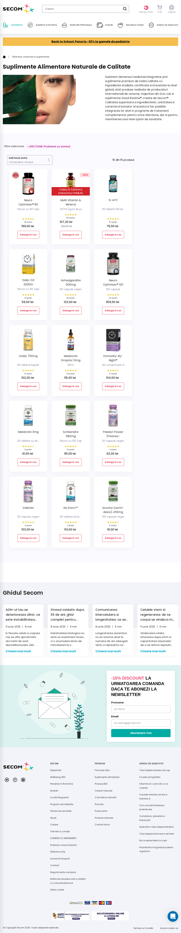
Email (114, 716)
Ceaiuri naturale (103, 790)
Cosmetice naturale (105, 797)
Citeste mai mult (18, 651)
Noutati (54, 790)
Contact (54, 865)
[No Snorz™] (71, 492)
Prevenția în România (61, 783)
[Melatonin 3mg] (28, 417)
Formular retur (102, 770)
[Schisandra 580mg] (71, 417)
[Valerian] (28, 492)
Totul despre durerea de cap (154, 770)
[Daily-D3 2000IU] (28, 265)
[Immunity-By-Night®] (113, 341)
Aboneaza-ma (140, 733)
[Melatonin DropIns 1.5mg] (71, 341)
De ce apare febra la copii (153, 840)
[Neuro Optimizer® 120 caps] (113, 265)
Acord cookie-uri (169, 928)
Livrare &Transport (60, 858)
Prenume (117, 702)
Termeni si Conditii (143, 928)
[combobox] (85, 9)
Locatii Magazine (59, 797)
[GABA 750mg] (28, 341)
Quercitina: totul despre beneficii (156, 826)
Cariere (54, 824)
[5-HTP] (113, 185)
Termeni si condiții (60, 831)
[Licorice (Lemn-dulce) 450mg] (113, 492)
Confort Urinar (102, 824)
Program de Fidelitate (61, 804)
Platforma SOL (57, 851)
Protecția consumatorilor (63, 845)
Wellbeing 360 (57, 777)
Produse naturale (104, 817)
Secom (20, 927)
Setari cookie (57, 889)
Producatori (101, 810)
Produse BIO (101, 783)
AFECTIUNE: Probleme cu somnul (49, 146)
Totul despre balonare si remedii (156, 833)
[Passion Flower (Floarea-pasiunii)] (113, 417)
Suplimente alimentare (107, 777)
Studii (53, 817)
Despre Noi (55, 770)
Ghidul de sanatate (60, 810)
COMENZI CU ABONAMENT (63, 838)
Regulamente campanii (63, 872)
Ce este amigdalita (149, 777)
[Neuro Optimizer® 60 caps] (28, 185)
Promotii (99, 804)
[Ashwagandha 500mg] (71, 265)
